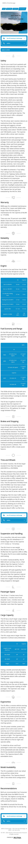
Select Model (9, 8)
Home (4, 8)
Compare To (15, 8)
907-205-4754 (16, 830)
